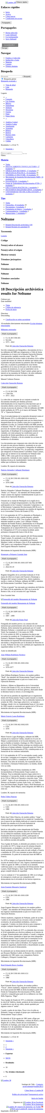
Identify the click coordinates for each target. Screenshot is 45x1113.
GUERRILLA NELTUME (21, 175)
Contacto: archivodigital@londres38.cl (33, 1085)
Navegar (4, 48)
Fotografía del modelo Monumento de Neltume (18, 603)
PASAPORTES (16, 181)
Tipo (3, 198)
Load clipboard (11, 35)
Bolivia (8, 133)
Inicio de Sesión (37, 1098)
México (8, 103)
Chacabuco (10, 139)
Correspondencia (16, 211)
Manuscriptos (15, 213)
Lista (7, 87)
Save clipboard (11, 39)
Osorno (8, 112)
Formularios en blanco (18, 209)
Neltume (9, 108)
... (6, 97)
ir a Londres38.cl (9, 45)
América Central (12, 122)
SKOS (8, 1058)
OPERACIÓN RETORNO (21, 171)
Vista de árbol (11, 85)
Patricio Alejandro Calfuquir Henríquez (15, 470)
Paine (8, 114)
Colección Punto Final (19, 620)
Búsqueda (9, 89)
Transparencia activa (35, 1094)
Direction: (4, 313)
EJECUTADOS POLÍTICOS (21, 188)
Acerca (8, 14)
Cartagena (9, 137)
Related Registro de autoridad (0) (18, 227)
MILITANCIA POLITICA (21, 173)
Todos (8, 164)
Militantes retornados (8, 330)
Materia (4, 160)
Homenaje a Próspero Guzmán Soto (14, 554)
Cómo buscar (10, 16)
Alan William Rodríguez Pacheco (13, 655)
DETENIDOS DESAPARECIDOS (24, 190)
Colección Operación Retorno (22, 346)
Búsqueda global (9, 79)
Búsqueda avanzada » (9, 81)
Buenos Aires (10, 135)
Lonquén (9, 99)
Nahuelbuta (10, 106)
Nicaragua (9, 110)
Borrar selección (11, 33)
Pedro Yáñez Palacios (9, 797)
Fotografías (15, 205)
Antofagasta (10, 126)
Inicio (8, 12)
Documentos (15, 207)
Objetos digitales (12, 66)
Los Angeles (10, 101)
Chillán (8, 141)
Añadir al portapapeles (9, 334)
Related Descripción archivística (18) (19, 225)
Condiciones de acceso (14, 18)
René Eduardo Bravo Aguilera (12, 965)
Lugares (8, 64)
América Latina (11, 124)
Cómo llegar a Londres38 (34, 1090)
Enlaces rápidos (22, 2)
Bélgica (8, 130)
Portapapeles (6, 23)
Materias (9, 62)
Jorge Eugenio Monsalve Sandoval (13, 887)
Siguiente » (10, 149)
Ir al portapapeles (12, 37)
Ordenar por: (5, 299)
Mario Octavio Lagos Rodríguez (13, 716)
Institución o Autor (12, 60)
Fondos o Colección (13, 58)
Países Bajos (10, 116)
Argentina (9, 128)
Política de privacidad (20, 1094)
